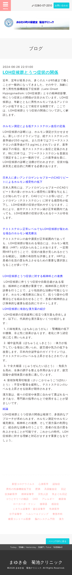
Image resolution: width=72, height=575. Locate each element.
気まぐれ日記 (59, 494)
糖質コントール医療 (19, 518)
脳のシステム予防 (45, 518)
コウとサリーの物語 (17, 498)
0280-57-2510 (43, 5)
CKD (35, 498)
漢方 (61, 518)
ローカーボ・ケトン (24, 503)
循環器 (43, 503)
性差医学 (54, 508)
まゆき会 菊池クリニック (36, 562)
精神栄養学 (27, 494)
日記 (63, 488)
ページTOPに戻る (57, 541)
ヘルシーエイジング (37, 513)
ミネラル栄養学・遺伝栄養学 (29, 508)
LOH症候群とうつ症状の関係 (30, 72)
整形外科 (58, 513)
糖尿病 (62, 498)
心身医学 (44, 483)
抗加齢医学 (11, 494)
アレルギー (48, 498)
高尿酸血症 (50, 488)
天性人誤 (43, 494)
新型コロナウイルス (23, 483)
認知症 (56, 483)
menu (5, 9)
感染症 (55, 503)
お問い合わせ (61, 5)
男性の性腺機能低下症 (18, 488)
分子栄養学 (15, 513)
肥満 (37, 488)
